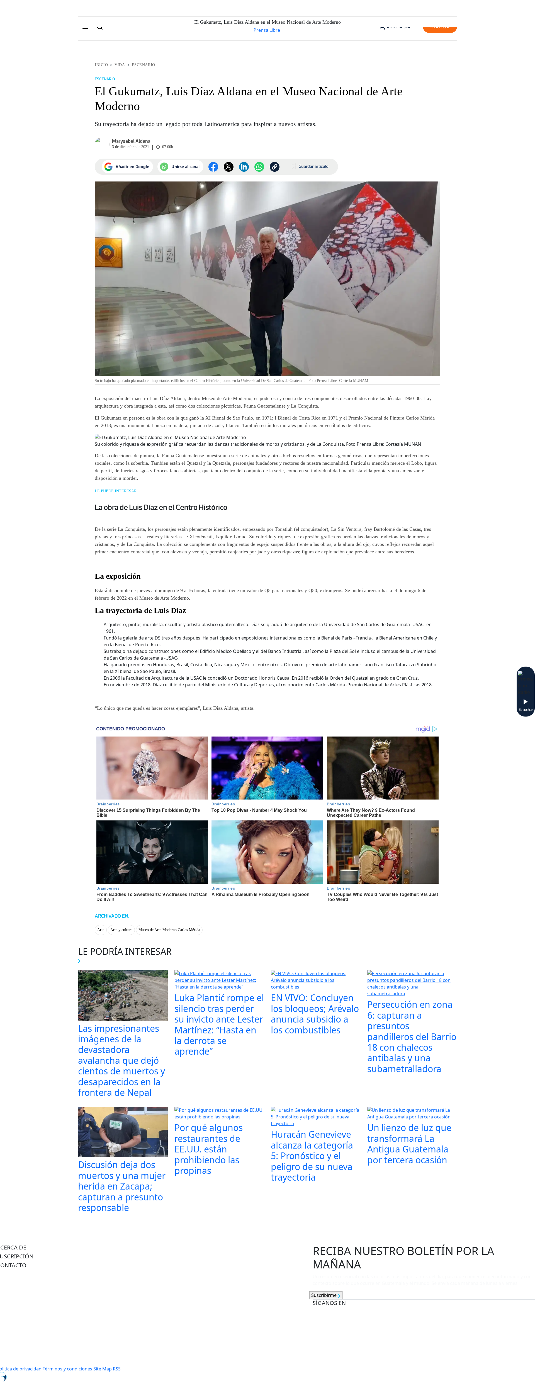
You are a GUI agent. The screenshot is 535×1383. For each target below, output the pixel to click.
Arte (100, 930)
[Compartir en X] (228, 167)
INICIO (101, 65)
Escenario (143, 65)
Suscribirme (324, 1295)
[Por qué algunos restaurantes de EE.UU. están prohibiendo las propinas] (219, 1114)
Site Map (102, 1369)
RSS (117, 1369)
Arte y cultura (121, 930)
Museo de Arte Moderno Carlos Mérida (169, 930)
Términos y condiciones (67, 1369)
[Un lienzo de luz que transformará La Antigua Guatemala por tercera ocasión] (412, 1114)
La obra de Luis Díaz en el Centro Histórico (161, 507)
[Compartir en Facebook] (213, 167)
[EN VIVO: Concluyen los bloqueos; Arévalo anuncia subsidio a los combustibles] (316, 981)
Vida (120, 65)
